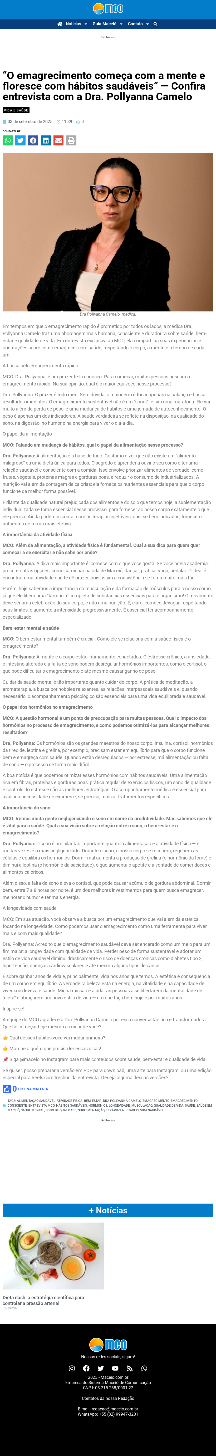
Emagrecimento (156, 1101)
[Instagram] (71, 1368)
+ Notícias (108, 1210)
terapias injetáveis (122, 1110)
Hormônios (98, 1105)
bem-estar (92, 1101)
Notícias (73, 23)
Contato (135, 23)
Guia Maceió (104, 23)
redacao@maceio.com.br (115, 1408)
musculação (141, 1105)
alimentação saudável (36, 1101)
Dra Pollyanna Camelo (122, 1101)
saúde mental (32, 1110)
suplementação (91, 1110)
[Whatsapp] (144, 1368)
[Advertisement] (108, 46)
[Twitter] (100, 1368)
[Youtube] (115, 1368)
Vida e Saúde (16, 110)
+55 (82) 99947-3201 (118, 1414)
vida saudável (152, 1110)
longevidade (119, 1105)
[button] (155, 24)
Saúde (190, 1105)
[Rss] (129, 1368)
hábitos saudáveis (71, 1105)
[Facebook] (86, 1368)
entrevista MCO (41, 1105)
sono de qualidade (61, 1110)
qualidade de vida (168, 1105)
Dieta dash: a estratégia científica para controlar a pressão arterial (43, 1300)
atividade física (69, 1101)
